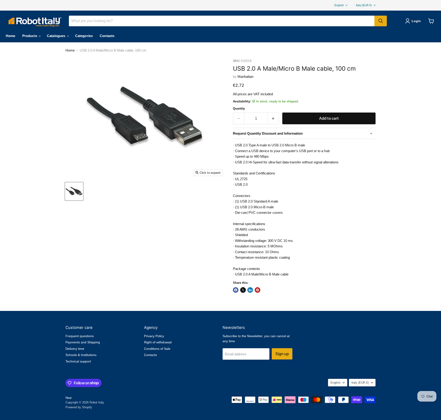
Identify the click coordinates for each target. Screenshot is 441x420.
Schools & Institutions (80, 355)
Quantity (239, 108)
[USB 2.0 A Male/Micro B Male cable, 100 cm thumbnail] (74, 191)
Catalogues (56, 36)
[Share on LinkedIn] (250, 290)
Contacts (107, 36)
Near (68, 398)
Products (30, 36)
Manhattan (245, 76)
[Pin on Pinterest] (257, 290)
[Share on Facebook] (235, 290)
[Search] (380, 21)
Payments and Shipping (82, 342)
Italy (364, 5)
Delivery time (74, 348)
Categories (84, 36)
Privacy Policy (154, 336)
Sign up (282, 353)
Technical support (78, 361)
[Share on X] (243, 290)
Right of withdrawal (158, 342)
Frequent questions (79, 336)
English (339, 5)
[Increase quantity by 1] (273, 118)
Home (10, 36)
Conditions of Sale (157, 348)
